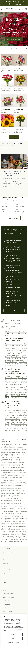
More (14, 310)
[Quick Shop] (15, 9)
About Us (5, 563)
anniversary (20, 518)
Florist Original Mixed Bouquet (5, 131)
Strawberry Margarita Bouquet (20, 111)
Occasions (6, 556)
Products (5, 560)
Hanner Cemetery (17, 363)
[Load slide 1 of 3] (12, 48)
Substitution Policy (8, 607)
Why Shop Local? (8, 593)
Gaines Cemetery (22, 360)
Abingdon (7, 323)
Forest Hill (14, 360)
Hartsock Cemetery (17, 365)
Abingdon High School (11, 378)
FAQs (4, 586)
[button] (19, 9)
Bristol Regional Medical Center (16, 332)
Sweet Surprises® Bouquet (6, 71)
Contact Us (6, 590)
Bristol (19, 323)
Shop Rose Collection (14, 39)
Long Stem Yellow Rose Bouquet (19, 131)
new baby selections (20, 523)
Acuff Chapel (18, 415)
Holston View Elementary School (16, 397)
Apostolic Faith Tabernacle (13, 422)
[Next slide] (19, 48)
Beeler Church (22, 427)
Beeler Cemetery (10, 347)
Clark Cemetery (17, 353)
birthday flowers (14, 515)
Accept (13, 634)
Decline (13, 638)
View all (14, 136)
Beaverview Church (21, 425)
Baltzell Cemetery (21, 345)
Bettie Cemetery (22, 347)
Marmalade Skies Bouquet (19, 91)
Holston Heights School (19, 396)
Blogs (4, 576)
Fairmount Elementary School (18, 391)
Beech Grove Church (11, 427)
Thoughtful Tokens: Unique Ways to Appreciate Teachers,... (14, 172)
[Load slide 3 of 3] (16, 48)
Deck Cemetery (16, 355)
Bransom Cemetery (16, 350)
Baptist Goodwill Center (19, 423)
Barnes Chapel (9, 425)
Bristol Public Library (16, 384)
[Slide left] (10, 192)
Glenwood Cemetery (11, 362)
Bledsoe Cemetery (11, 348)
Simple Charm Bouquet (5, 111)
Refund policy (7, 604)
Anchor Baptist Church (12, 419)
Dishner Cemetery (16, 357)
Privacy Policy (7, 600)
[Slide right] (17, 192)
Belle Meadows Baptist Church (14, 428)
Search (5, 573)
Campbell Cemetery (16, 352)
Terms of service (7, 611)
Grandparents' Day (8, 552)
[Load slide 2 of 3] (14, 48)
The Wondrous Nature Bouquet (19, 71)
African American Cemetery (13, 343)
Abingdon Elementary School (16, 376)
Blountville (14, 323)
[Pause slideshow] (26, 48)
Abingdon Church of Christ (13, 410)
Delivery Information (8, 597)
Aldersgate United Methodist (18, 417)
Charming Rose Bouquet (5, 91)
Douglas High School (16, 387)
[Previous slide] (9, 48)
